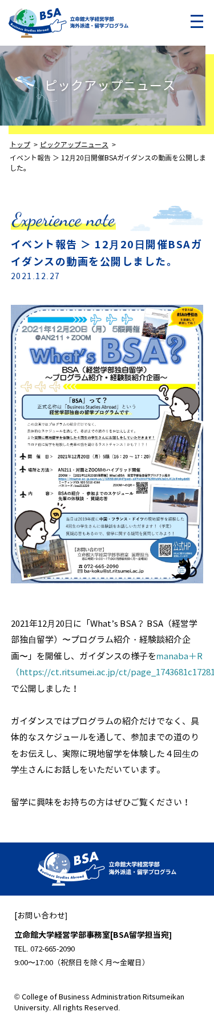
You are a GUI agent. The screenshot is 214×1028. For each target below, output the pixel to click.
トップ (20, 144)
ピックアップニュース (110, 86)
